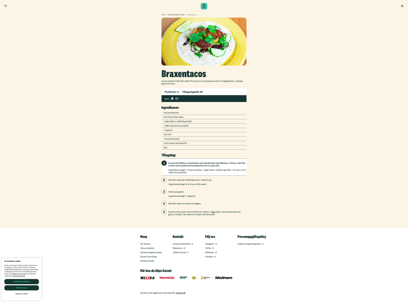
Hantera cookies (22, 294)
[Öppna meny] (6, 6)
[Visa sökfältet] (402, 6)
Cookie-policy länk (19, 276)
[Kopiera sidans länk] (172, 98)
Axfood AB (180, 292)
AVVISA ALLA (21, 288)
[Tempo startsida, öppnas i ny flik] (183, 277)
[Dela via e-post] (176, 98)
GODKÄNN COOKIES (22, 282)
